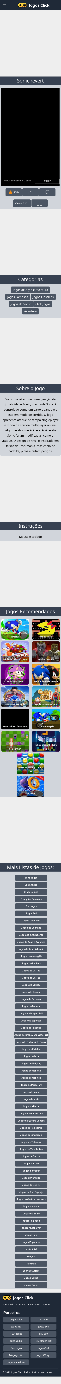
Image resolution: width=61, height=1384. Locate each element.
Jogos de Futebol (31, 1049)
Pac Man (31, 1263)
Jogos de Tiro (31, 1163)
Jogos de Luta (31, 1056)
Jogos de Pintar (31, 1106)
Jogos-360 (43, 1326)
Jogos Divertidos (31, 1178)
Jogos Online (31, 1278)
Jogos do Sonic (21, 304)
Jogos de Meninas (31, 1070)
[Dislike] (47, 192)
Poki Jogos (16, 1348)
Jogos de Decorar (31, 1006)
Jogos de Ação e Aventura (30, 290)
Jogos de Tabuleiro (31, 1142)
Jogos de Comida (31, 985)
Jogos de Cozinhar (31, 999)
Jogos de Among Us (31, 956)
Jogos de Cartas (31, 977)
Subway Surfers (31, 1270)
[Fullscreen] (39, 203)
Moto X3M (31, 1249)
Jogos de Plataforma (31, 1113)
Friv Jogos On (16, 1355)
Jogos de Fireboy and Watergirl (31, 1035)
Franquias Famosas (31, 899)
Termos (47, 1304)
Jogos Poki (31, 1235)
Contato (20, 1304)
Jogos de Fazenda (31, 1028)
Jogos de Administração (31, 949)
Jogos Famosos (17, 297)
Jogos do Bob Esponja (31, 1192)
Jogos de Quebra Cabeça (31, 1120)
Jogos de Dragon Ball (31, 1013)
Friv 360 (43, 1333)
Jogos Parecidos (16, 1362)
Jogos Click (16, 1319)
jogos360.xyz (43, 1355)
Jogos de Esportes (31, 1020)
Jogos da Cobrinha (31, 927)
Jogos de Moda (31, 1092)
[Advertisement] (30, 42)
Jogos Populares (31, 1242)
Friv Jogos (31, 906)
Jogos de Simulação (31, 1135)
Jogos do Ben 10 (31, 1185)
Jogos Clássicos (43, 297)
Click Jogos (42, 304)
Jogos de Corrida (31, 992)
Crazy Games (31, 892)
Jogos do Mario (31, 1206)
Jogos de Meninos (31, 1078)
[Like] (30, 192)
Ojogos (31, 1256)
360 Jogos (43, 1319)
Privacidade (33, 1304)
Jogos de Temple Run (31, 1149)
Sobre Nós (8, 1304)
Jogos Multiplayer (31, 1228)
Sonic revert (30, 80)
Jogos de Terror (31, 1156)
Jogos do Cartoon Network (31, 1199)
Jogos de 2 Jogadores (31, 935)
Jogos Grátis (31, 1285)
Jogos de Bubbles (31, 963)
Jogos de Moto (31, 1099)
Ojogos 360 (16, 1340)
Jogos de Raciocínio (31, 1128)
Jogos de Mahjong (31, 1063)
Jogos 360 (31, 913)
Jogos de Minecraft (31, 1085)
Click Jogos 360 (44, 1340)
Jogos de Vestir (31, 1170)
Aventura (30, 311)
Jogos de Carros (31, 970)
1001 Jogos (31, 877)
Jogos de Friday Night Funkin (31, 1042)
